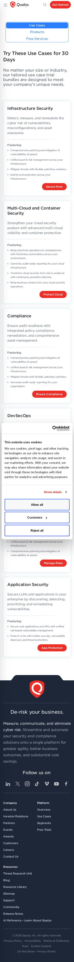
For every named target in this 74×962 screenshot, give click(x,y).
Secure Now (54, 186)
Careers (8, 849)
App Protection (52, 647)
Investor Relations (15, 816)
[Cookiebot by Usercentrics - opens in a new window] (52, 428)
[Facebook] (66, 783)
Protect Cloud (53, 294)
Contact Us (10, 856)
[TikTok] (37, 783)
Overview (44, 809)
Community (11, 907)
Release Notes (13, 913)
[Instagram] (27, 783)
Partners (9, 823)
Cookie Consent (41, 946)
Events (8, 829)
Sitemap (9, 893)
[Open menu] (5, 4)
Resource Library (15, 886)
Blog (6, 880)
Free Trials (44, 829)
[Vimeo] (46, 783)
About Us (9, 809)
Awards (8, 836)
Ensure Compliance (49, 394)
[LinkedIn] (8, 783)
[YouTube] (56, 783)
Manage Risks (53, 563)
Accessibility (32, 940)
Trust (25, 946)
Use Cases (44, 816)
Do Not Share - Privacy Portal (36, 951)
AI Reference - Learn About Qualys (27, 920)
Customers (10, 843)
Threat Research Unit (17, 873)
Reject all (37, 530)
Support (8, 900)
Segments (44, 823)
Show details (53, 492)
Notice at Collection (56, 940)
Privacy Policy (13, 940)
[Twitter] (17, 783)
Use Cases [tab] (37, 25)
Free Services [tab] (37, 39)
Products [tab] (37, 32)
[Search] (45, 5)
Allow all (37, 504)
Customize (34, 517)
